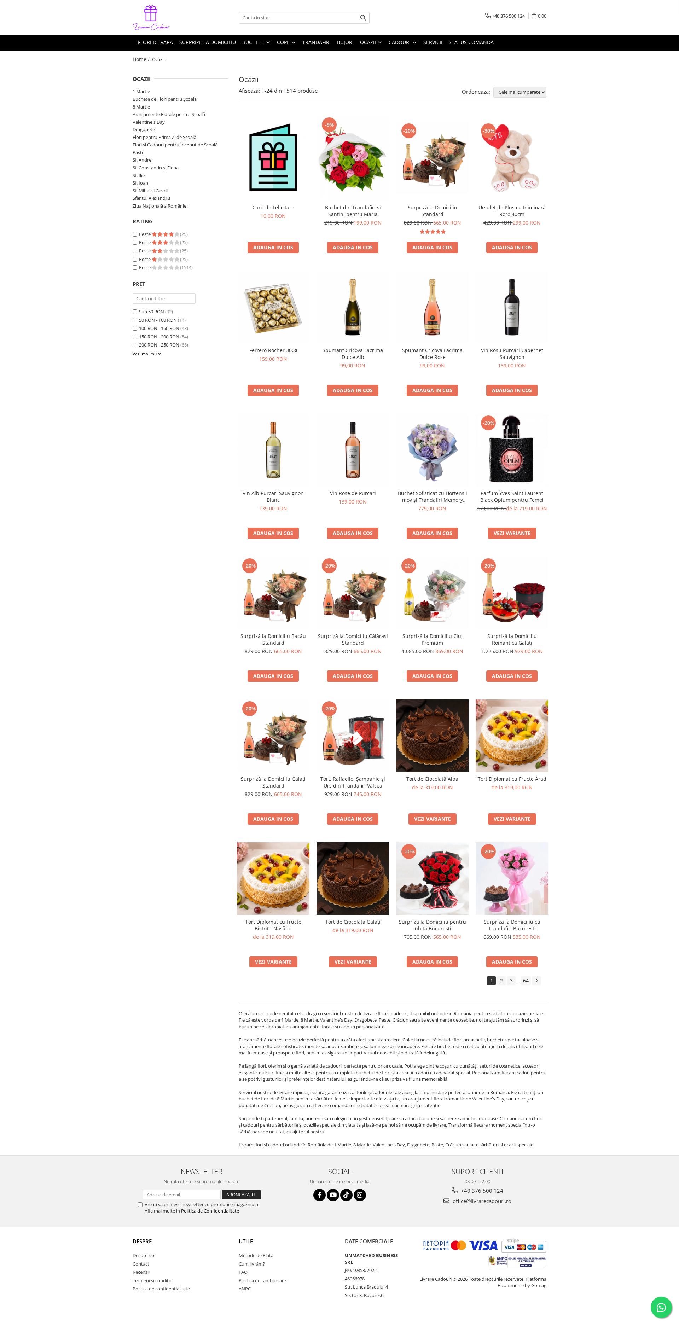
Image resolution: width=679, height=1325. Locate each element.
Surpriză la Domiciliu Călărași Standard (353, 639)
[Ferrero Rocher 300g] (273, 307)
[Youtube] (333, 1195)
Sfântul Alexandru (151, 198)
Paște (138, 152)
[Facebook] (319, 1195)
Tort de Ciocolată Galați (353, 921)
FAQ (243, 1272)
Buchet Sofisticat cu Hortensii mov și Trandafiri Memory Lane (432, 496)
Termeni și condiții (152, 1280)
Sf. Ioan (140, 183)
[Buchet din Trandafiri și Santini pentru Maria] (353, 158)
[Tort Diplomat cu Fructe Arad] (512, 735)
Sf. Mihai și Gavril (150, 190)
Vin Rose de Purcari (353, 493)
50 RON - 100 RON (158, 320)
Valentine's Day (149, 122)
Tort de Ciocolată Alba (432, 778)
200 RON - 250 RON (159, 345)
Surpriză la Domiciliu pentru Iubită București (432, 925)
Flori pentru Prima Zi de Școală (164, 137)
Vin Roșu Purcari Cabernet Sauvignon (512, 353)
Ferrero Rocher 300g (273, 350)
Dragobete (144, 129)
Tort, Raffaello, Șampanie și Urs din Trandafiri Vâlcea (352, 782)
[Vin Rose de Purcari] (353, 450)
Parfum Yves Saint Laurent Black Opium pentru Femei (512, 496)
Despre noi (144, 1255)
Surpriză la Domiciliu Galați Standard (273, 782)
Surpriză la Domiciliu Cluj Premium (432, 639)
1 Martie (141, 91)
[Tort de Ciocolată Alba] (432, 735)
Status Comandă (471, 42)
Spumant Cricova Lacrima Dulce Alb (353, 353)
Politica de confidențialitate (161, 1288)
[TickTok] (346, 1195)
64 (526, 980)
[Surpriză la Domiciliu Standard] (432, 158)
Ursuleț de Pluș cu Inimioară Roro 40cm (512, 210)
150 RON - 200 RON (159, 336)
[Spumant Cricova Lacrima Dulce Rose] (432, 307)
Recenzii (141, 1272)
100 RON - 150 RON (159, 328)
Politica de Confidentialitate (210, 1211)
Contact (141, 1264)
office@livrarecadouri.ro (481, 1200)
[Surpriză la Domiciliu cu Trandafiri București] (512, 878)
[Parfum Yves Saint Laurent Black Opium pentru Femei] (512, 450)
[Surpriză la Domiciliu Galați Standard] (273, 735)
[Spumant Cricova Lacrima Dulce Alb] (353, 307)
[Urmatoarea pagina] (536, 980)
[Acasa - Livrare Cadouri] (168, 17)
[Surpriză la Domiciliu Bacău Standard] (273, 593)
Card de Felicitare (273, 207)
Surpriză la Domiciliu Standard (432, 210)
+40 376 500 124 (481, 1190)
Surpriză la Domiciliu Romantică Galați (512, 639)
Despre (142, 1241)
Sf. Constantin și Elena (156, 167)
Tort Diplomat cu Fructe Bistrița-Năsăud (273, 925)
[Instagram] (360, 1195)
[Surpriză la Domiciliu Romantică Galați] (512, 593)
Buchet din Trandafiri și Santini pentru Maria (353, 210)
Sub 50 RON (151, 311)
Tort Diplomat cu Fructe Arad (512, 778)
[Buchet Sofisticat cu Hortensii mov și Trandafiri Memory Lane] (432, 450)
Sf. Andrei (142, 160)
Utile (246, 1241)
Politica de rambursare (262, 1280)
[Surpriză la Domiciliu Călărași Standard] (353, 593)
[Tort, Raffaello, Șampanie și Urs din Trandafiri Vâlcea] (353, 735)
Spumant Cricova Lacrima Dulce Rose (432, 353)
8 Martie (141, 107)
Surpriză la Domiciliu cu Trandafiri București (512, 925)
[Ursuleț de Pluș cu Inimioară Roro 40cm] (512, 158)
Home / (142, 59)
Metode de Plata (256, 1255)
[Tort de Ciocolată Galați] (353, 878)
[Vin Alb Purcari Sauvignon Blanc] (273, 450)
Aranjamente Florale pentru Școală (169, 114)
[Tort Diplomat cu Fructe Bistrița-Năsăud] (273, 878)
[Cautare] (363, 18)
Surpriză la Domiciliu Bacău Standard (273, 639)
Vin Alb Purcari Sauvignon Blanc (273, 496)
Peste (145, 234)
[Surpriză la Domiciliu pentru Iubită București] (432, 878)
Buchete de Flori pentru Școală (165, 99)
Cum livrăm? (252, 1264)
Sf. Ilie (139, 175)
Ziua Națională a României (160, 206)
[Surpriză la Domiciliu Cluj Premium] (432, 593)
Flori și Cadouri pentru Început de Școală (175, 144)
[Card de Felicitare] (273, 158)
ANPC (245, 1288)
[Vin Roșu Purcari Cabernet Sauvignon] (512, 307)
